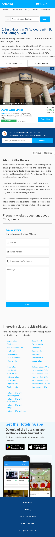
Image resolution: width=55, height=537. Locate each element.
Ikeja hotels (11, 367)
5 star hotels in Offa (40, 380)
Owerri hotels (37, 344)
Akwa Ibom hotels (14, 357)
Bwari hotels (12, 373)
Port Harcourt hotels (15, 347)
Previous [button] (1, 85)
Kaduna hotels (37, 357)
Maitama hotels (13, 377)
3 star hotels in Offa (40, 373)
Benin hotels (37, 351)
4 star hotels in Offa (40, 377)
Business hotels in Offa (41, 383)
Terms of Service (28, 516)
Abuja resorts (12, 387)
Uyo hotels (36, 354)
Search (45, 19)
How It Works (27, 523)
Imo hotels (11, 351)
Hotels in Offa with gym (16, 411)
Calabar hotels (12, 354)
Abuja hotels (12, 344)
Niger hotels (12, 361)
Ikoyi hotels (11, 380)
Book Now (45, 119)
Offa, (3, 114)
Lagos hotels (12, 341)
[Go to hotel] (27, 86)
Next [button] (54, 85)
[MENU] (52, 4)
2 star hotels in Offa (40, 370)
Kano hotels (36, 347)
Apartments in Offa (39, 387)
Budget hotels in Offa (40, 367)
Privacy (27, 509)
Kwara (8, 114)
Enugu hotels (37, 361)
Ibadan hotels (37, 341)
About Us (27, 502)
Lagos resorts (12, 383)
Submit (27, 304)
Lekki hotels (11, 370)
